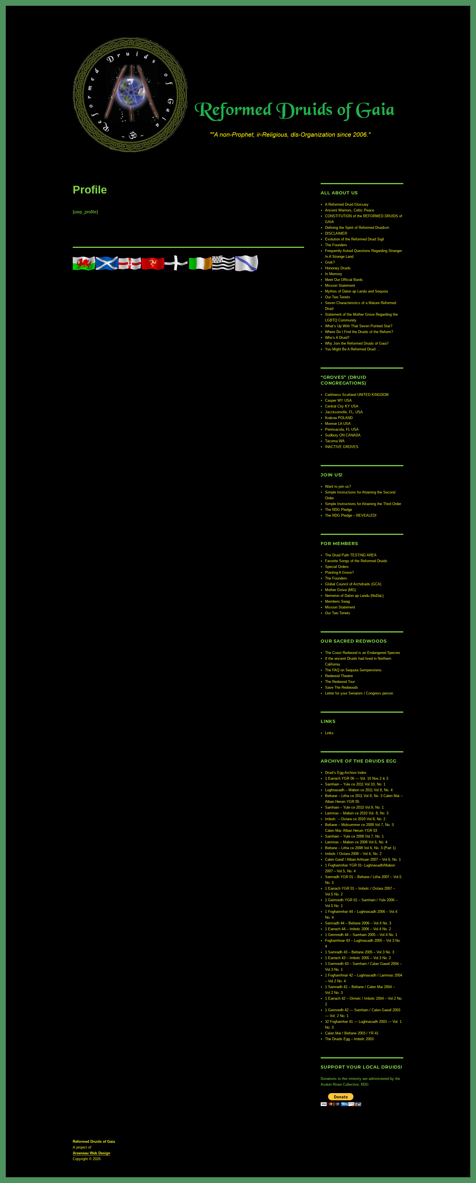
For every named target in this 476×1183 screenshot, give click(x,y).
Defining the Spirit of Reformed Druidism (357, 228)
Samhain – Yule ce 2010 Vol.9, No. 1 (354, 807)
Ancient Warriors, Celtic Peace (349, 210)
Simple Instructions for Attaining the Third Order (363, 504)
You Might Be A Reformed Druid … (352, 349)
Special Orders (337, 567)
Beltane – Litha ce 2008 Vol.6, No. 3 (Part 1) (360, 848)
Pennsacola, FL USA (342, 429)
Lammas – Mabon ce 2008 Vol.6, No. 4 (356, 842)
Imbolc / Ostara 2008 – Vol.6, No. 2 (353, 854)
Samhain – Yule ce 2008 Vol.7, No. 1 (354, 836)
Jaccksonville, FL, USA (344, 412)
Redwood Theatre (339, 676)
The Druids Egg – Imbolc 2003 (349, 1039)
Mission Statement (340, 285)
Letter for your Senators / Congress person (359, 693)
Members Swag (337, 601)
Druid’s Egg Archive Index (345, 773)
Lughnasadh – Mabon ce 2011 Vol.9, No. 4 (359, 790)
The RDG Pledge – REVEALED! (351, 515)
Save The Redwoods (341, 687)
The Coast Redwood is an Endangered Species (362, 653)
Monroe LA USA (338, 424)
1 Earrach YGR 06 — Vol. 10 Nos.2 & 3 (356, 778)
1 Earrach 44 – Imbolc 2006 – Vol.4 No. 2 (358, 929)
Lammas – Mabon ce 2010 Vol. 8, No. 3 (356, 813)
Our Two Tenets (337, 297)
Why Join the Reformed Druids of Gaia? (356, 343)
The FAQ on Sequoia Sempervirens (353, 670)
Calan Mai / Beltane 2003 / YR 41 (351, 1033)
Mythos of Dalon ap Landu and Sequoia (356, 291)
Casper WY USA (338, 400)
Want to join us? (338, 486)
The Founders (336, 245)
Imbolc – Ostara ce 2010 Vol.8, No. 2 (355, 819)
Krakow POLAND (339, 418)
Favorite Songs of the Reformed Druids (356, 561)
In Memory (333, 274)
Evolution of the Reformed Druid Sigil (354, 239)
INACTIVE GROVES (341, 447)
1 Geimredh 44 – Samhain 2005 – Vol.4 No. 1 (361, 935)
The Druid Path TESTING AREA (351, 555)
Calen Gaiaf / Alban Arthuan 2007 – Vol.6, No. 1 (363, 859)
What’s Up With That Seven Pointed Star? (358, 326)
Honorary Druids (338, 268)
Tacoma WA (335, 441)
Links (329, 733)
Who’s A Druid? (337, 338)
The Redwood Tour (340, 682)
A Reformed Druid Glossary (347, 204)
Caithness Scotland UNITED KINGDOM (357, 395)
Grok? (330, 262)
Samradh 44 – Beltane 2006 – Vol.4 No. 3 (358, 923)
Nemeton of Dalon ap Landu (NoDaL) (354, 596)
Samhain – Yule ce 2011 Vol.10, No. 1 (355, 784)
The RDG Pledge (338, 510)
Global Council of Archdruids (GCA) (353, 584)
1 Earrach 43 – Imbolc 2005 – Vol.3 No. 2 (358, 958)
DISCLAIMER (336, 233)
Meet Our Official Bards (344, 280)
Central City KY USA (341, 406)
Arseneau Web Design (91, 1153)
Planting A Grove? (339, 572)
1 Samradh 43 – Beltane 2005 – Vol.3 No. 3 (359, 952)
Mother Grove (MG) (340, 590)
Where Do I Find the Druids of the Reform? (359, 332)
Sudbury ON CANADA (343, 435)
